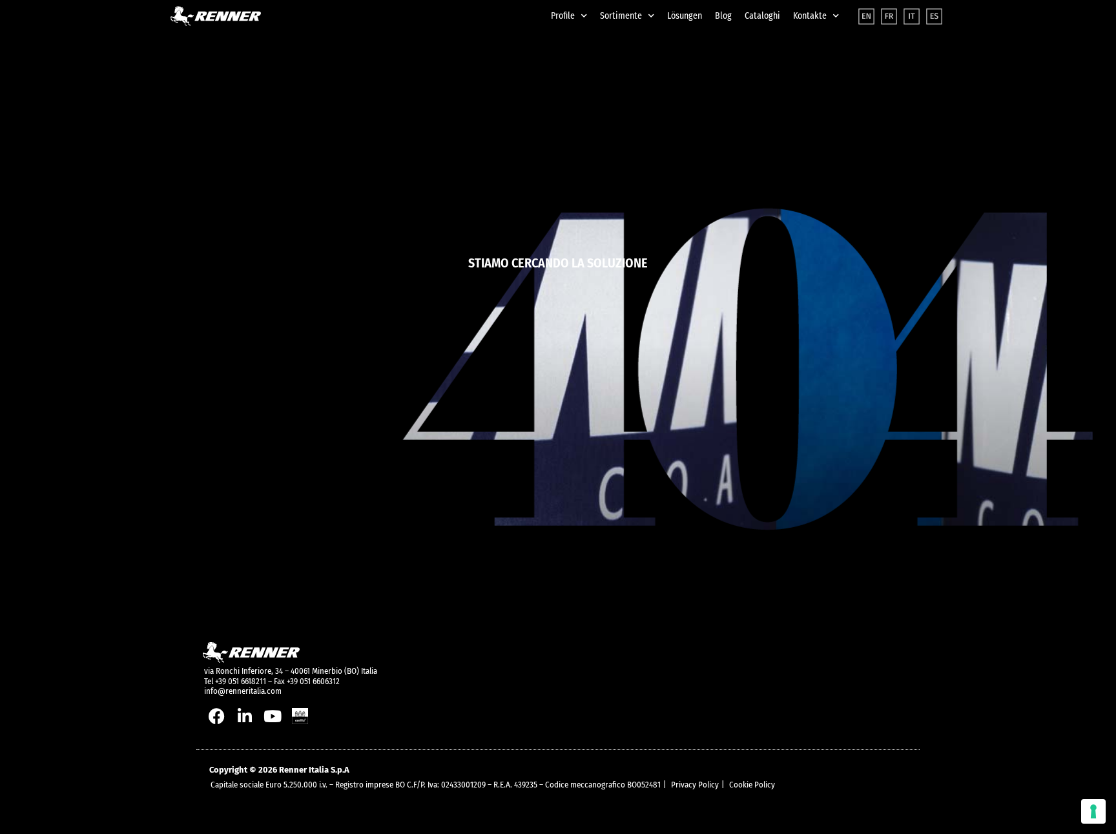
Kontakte (810, 15)
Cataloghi (762, 15)
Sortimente (621, 15)
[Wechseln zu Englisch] (866, 16)
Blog (723, 15)
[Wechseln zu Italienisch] (912, 16)
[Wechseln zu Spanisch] (934, 16)
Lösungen (684, 15)
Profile (563, 15)
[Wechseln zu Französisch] (889, 16)
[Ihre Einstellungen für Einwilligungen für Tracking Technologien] (1093, 811)
